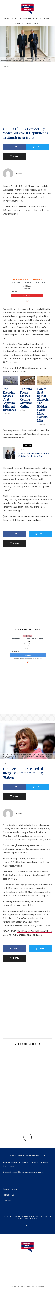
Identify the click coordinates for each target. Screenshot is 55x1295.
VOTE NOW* (28, 655)
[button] (27, 638)
